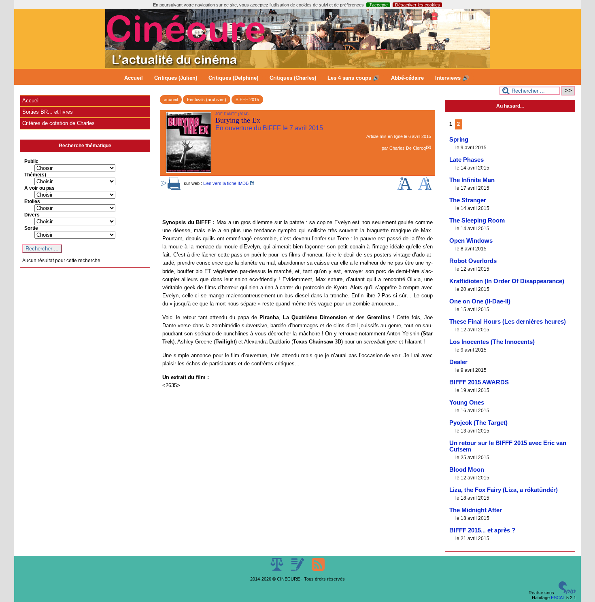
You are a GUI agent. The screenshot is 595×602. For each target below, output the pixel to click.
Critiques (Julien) (175, 78)
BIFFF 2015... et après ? (482, 530)
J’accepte (378, 4)
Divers (32, 215)
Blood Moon (466, 469)
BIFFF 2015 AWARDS (479, 382)
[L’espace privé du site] (298, 569)
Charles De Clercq (407, 148)
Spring (458, 139)
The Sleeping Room (477, 220)
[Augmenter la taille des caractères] (404, 188)
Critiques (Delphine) (233, 78)
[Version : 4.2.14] (567, 592)
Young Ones (466, 402)
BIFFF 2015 (247, 99)
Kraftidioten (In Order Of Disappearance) (506, 281)
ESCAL (558, 597)
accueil (171, 99)
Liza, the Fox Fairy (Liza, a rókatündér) (503, 490)
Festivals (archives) (206, 99)
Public (31, 161)
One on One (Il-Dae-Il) (479, 301)
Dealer (458, 362)
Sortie (31, 228)
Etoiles (32, 201)
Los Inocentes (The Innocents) (492, 342)
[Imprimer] (174, 188)
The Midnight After (475, 510)
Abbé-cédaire (407, 78)
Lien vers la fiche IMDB (226, 183)
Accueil (133, 78)
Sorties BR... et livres (47, 112)
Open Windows (471, 240)
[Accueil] (297, 66)
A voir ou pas (39, 188)
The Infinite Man (472, 180)
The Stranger (467, 200)
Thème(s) (35, 175)
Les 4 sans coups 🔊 (353, 78)
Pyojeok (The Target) (478, 423)
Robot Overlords (473, 261)
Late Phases (466, 160)
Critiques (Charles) (293, 78)
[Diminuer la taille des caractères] (424, 188)
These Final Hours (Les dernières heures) (507, 321)
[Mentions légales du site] (277, 569)
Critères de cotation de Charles (58, 123)
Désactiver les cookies (417, 4)
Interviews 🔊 (452, 78)
